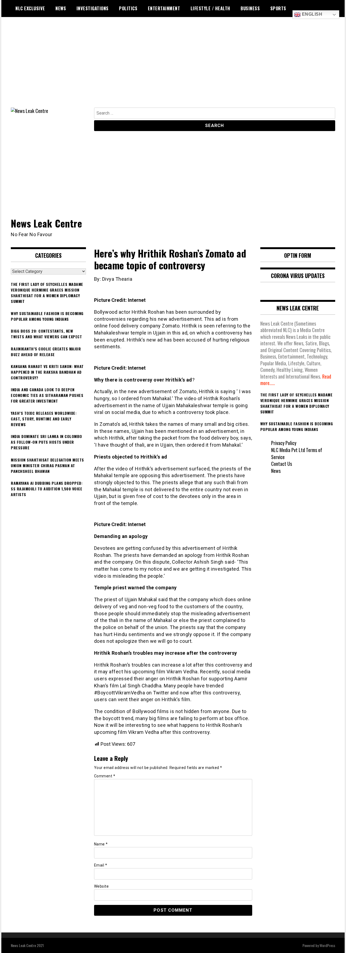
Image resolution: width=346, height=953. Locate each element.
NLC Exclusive (30, 8)
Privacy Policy (283, 442)
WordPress (327, 945)
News (60, 8)
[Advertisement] (173, 67)
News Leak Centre (46, 223)
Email (100, 865)
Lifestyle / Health (210, 8)
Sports (278, 8)
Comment (104, 776)
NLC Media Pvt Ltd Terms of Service (296, 453)
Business (250, 8)
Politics (128, 8)
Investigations (92, 8)
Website (101, 886)
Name (101, 844)
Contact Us (281, 463)
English (311, 14)
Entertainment (164, 8)
